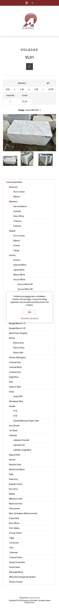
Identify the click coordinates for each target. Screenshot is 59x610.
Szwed (16, 245)
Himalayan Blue (16, 401)
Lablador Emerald (21, 440)
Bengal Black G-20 (17, 328)
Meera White (19, 275)
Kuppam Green (15, 484)
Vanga (16, 250)
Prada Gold (14, 518)
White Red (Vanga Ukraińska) (22, 577)
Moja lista (32, 3)
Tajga (11, 538)
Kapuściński (14, 455)
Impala (12, 406)
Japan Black (18, 270)
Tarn (11, 547)
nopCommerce (34, 598)
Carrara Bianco (20, 206)
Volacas (17, 226)
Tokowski (13, 552)
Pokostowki (14, 508)
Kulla (11, 474)
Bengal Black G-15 (17, 323)
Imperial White (19, 265)
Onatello (17, 211)
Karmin (12, 460)
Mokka (12, 494)
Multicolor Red (15, 503)
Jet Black (13, 430)
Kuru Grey (13, 489)
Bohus (12, 338)
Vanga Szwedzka (17, 562)
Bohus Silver (19, 348)
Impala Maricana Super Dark (26, 421)
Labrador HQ (19, 445)
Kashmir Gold (15, 464)
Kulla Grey (13, 479)
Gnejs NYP (18, 396)
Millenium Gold (15, 499)
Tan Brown (14, 543)
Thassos (17, 221)
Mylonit (16, 196)
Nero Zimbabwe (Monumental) (23, 513)
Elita (11, 382)
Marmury (13, 201)
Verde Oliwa (14, 567)
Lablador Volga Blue (22, 450)
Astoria (16, 260)
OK (29, 312)
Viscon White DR (25, 284)
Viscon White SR (25, 289)
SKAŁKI (12, 231)
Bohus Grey (18, 343)
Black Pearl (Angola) (18, 333)
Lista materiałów (14, 182)
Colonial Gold (15, 362)
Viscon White (19, 279)
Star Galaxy (14, 528)
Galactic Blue (15, 387)
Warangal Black (16, 572)
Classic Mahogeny (17, 357)
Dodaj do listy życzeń (29, 66)
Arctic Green (19, 192)
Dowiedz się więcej (29, 318)
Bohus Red (18, 352)
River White (14, 523)
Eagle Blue (13, 377)
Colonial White (15, 367)
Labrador (13, 435)
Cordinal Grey (15, 372)
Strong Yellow (15, 533)
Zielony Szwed (15, 582)
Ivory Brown (14, 425)
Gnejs (11, 392)
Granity (12, 255)
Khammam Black (17, 469)
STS (15, 411)
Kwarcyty (13, 187)
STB (15, 416)
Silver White (18, 216)
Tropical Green (15, 557)
